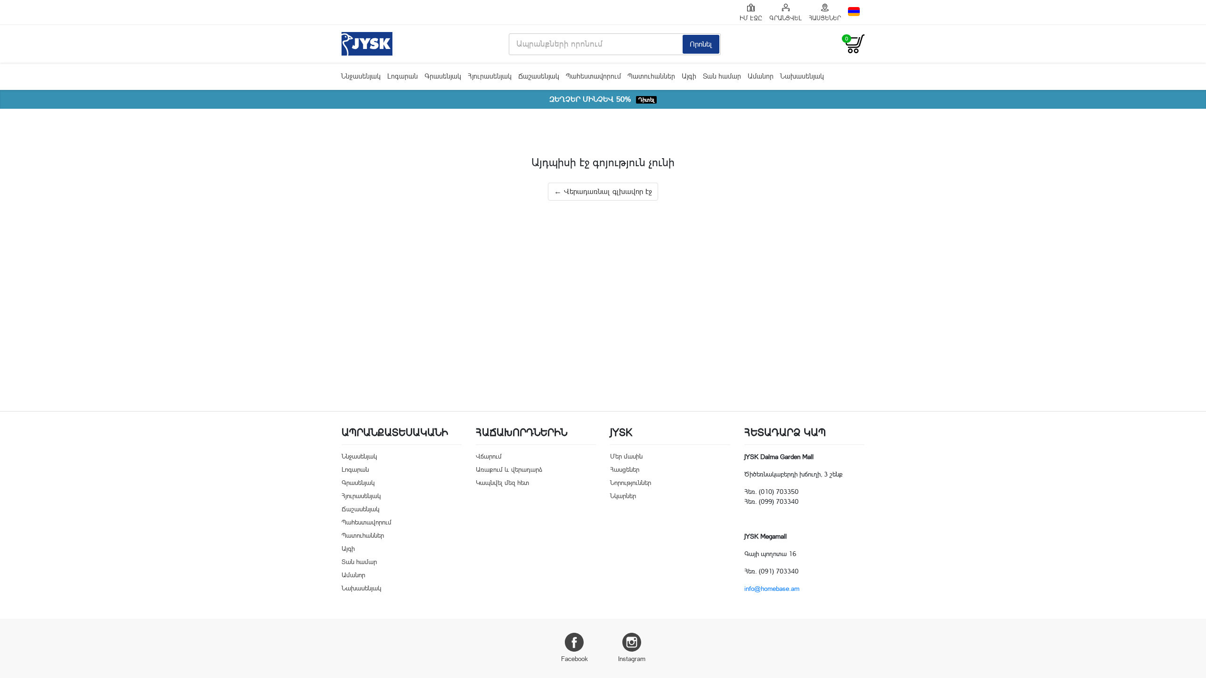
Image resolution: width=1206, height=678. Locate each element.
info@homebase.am (771, 588)
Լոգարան (402, 76)
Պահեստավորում (593, 76)
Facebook (574, 658)
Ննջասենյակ (361, 76)
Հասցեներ (624, 469)
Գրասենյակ (442, 76)
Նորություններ (630, 482)
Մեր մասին (626, 456)
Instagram (631, 658)
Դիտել (646, 100)
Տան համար (722, 76)
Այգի (689, 76)
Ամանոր (761, 76)
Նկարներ (623, 496)
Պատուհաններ (651, 76)
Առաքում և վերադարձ (509, 469)
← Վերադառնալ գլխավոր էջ (603, 191)
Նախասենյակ (802, 76)
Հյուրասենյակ (490, 76)
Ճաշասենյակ (538, 76)
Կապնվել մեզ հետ (502, 482)
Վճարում (489, 456)
